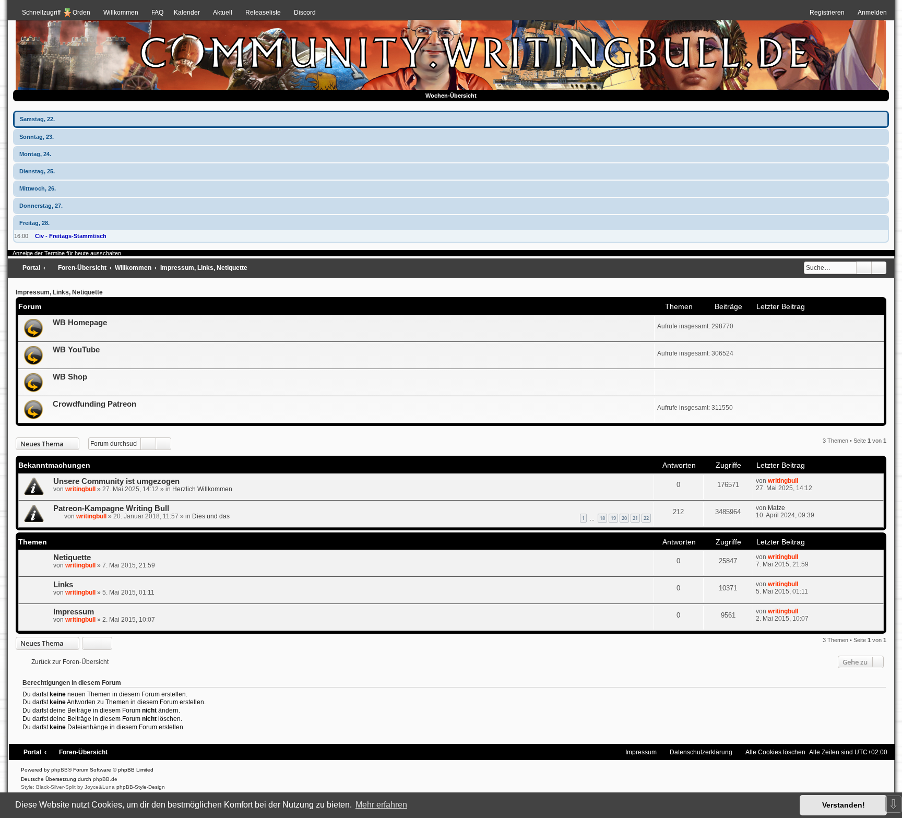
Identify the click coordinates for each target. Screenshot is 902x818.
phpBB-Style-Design (140, 787)
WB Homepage (80, 322)
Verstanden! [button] (843, 805)
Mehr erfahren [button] (381, 804)
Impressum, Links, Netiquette (59, 292)
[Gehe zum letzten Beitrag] (803, 480)
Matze (776, 508)
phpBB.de (105, 779)
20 (624, 518)
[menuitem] (116, 12)
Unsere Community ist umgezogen (116, 481)
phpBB (59, 770)
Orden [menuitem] (81, 12)
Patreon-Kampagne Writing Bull (111, 508)
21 (635, 518)
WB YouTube (76, 350)
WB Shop (70, 377)
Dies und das (211, 516)
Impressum (73, 612)
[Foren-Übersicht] (451, 51)
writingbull (80, 489)
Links (63, 584)
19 (613, 518)
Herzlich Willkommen (202, 489)
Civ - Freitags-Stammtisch (70, 236)
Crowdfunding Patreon (94, 404)
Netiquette (72, 557)
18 (602, 518)
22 (646, 518)
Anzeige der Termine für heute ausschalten (67, 253)
